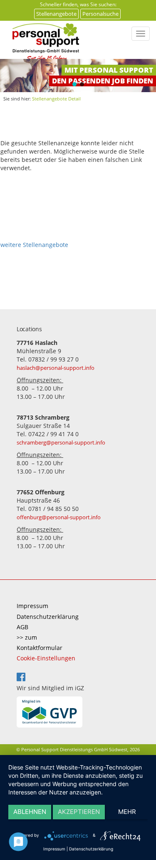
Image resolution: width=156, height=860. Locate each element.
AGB (22, 627)
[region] (78, 75)
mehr (127, 812)
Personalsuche (100, 13)
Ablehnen (29, 812)
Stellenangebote (56, 13)
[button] (74, 84)
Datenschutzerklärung (48, 617)
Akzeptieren (79, 812)
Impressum (32, 606)
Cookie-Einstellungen (46, 658)
